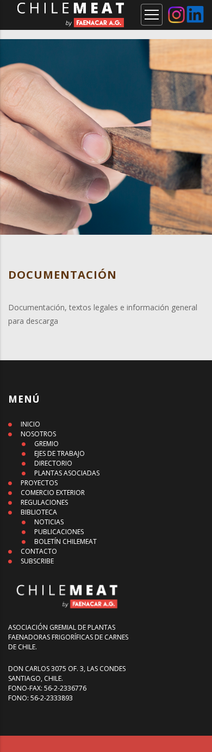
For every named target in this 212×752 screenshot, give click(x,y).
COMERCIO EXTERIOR (53, 492)
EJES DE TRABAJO (59, 453)
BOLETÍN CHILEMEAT (65, 541)
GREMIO (46, 443)
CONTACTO (39, 551)
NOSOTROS (38, 433)
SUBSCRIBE (37, 561)
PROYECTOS (39, 482)
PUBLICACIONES (59, 531)
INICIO (30, 424)
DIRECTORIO (53, 463)
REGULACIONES (44, 502)
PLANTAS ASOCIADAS (66, 473)
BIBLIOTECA (39, 512)
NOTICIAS (49, 522)
